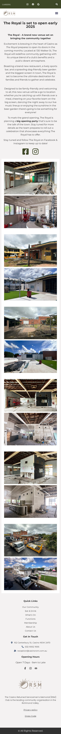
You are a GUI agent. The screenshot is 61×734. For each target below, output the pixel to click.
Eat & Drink (30, 611)
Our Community (30, 607)
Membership (30, 623)
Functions (30, 619)
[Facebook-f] (25, 668)
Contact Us (30, 630)
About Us (30, 627)
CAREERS (6, 5)
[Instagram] (30, 668)
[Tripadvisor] (36, 668)
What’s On (30, 615)
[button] (57, 4)
